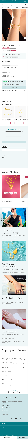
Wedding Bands (5, 7)
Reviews (7, 435)
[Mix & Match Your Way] (14, 285)
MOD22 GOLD (16, 7)
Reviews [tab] (4, 146)
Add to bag (14, 87)
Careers (13, 435)
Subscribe (23, 407)
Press (10, 435)
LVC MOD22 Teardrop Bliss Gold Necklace (20, 120)
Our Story (3, 435)
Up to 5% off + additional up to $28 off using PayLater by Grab (11, 1)
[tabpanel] (14, 157)
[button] (24, 90)
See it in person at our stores (10, 93)
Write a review (14, 142)
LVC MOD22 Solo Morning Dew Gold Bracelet (7, 120)
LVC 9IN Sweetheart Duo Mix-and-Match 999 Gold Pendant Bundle (10, 200)
